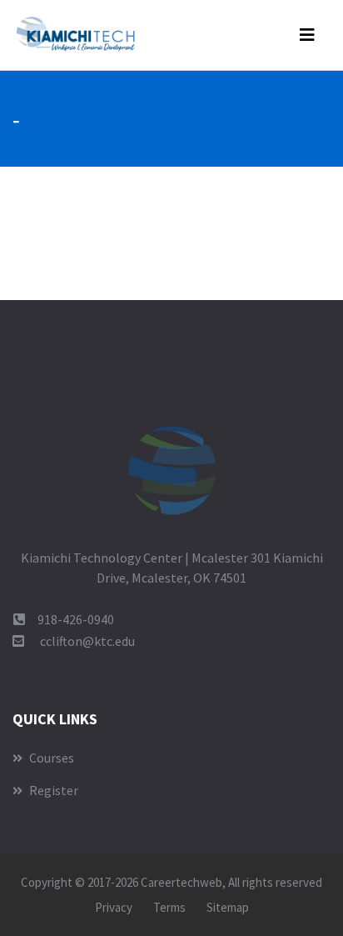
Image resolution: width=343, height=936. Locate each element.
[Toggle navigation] (307, 35)
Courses (50, 757)
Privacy (113, 907)
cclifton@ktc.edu (87, 641)
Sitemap (227, 907)
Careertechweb (181, 882)
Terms (169, 907)
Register (52, 790)
